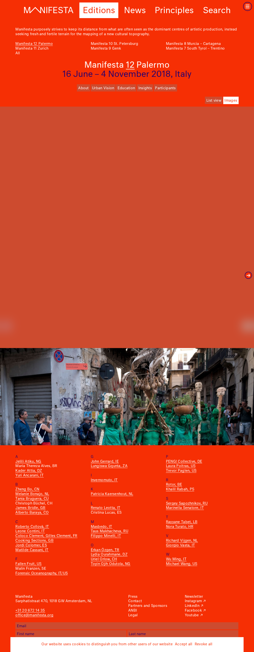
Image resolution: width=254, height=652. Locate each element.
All (17, 53)
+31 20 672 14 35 (30, 610)
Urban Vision (103, 88)
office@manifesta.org (34, 615)
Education (126, 88)
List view (213, 100)
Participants (165, 88)
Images (230, 100)
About (83, 88)
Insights (145, 88)
